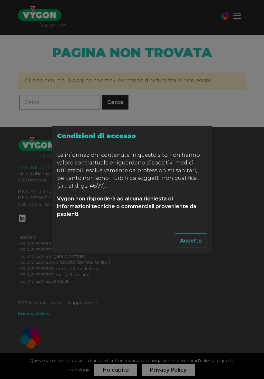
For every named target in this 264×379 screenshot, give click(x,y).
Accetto (191, 241)
